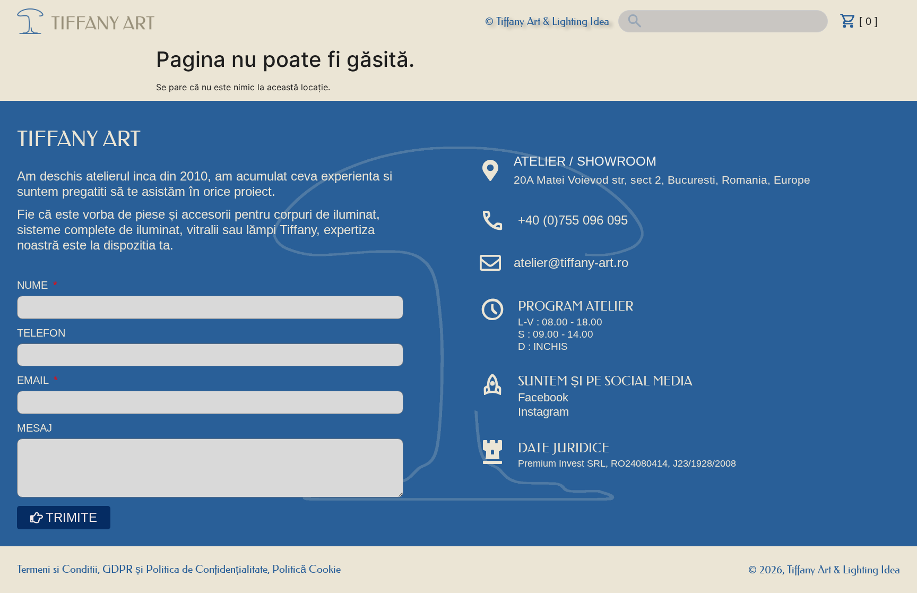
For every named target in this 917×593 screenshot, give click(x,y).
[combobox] (723, 21)
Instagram (543, 411)
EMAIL (34, 380)
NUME (34, 285)
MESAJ (34, 428)
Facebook (543, 397)
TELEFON (41, 333)
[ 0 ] (868, 21)
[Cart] (848, 20)
